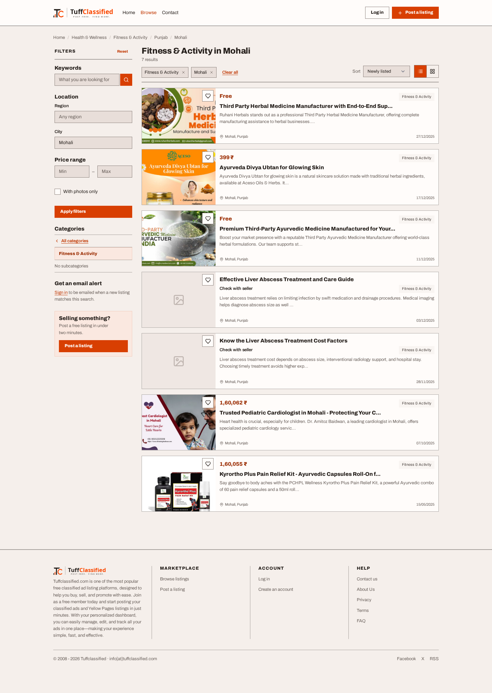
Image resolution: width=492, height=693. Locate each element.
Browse (149, 12)
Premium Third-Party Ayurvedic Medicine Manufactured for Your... (307, 229)
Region (62, 106)
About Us (366, 589)
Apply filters (73, 211)
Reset (122, 51)
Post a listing (78, 345)
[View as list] (420, 71)
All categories (74, 241)
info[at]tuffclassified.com (133, 658)
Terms (363, 610)
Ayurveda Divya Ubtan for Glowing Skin (272, 167)
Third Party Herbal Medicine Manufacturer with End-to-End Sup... (306, 106)
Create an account (275, 589)
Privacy (364, 599)
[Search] (126, 80)
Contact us (367, 579)
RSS (434, 658)
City (58, 131)
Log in (377, 12)
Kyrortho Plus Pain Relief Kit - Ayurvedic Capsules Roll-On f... (300, 474)
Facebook (406, 658)
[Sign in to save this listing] (208, 96)
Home (128, 12)
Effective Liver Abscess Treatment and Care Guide (287, 279)
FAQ (361, 621)
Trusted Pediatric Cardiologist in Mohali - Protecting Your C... (300, 413)
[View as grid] (432, 71)
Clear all (230, 72)
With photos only (80, 191)
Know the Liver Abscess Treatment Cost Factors (283, 340)
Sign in (61, 292)
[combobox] (87, 80)
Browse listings (174, 579)
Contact (170, 12)
